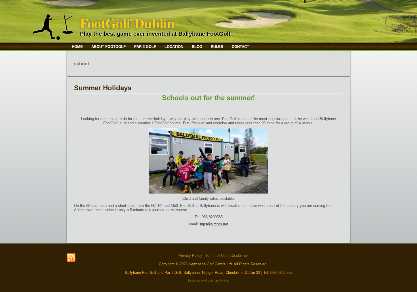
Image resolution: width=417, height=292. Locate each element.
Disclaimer (239, 255)
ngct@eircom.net (214, 224)
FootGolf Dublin (127, 23)
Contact (240, 47)
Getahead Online (216, 280)
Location (174, 47)
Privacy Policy (190, 255)
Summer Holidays (102, 88)
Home (77, 47)
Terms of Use (216, 255)
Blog (197, 47)
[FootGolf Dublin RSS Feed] (71, 257)
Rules (217, 47)
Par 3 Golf (145, 47)
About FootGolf (108, 47)
